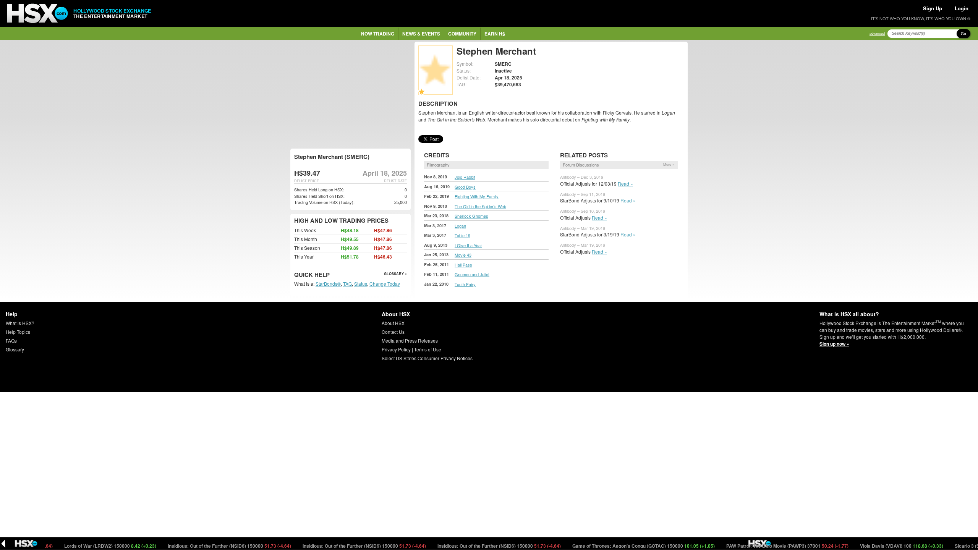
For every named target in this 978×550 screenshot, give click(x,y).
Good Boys (465, 187)
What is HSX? (20, 323)
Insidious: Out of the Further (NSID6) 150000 (215, 545)
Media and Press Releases (410, 340)
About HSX (393, 323)
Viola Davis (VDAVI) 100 (887, 545)
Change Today (384, 283)
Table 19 (462, 235)
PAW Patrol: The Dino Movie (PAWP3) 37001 (773, 545)
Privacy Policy (396, 349)
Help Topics (18, 331)
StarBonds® (328, 283)
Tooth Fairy (465, 284)
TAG (347, 283)
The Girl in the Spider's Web (480, 206)
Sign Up (932, 8)
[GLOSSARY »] (331, 275)
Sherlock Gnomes (471, 216)
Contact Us (393, 331)
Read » (625, 183)
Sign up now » (834, 343)
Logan (460, 226)
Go (963, 33)
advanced (877, 33)
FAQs (11, 340)
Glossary (15, 349)
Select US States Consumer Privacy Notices (427, 358)
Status (360, 283)
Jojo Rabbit (465, 177)
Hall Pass (463, 265)
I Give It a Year (468, 245)
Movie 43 (463, 255)
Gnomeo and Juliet (472, 274)
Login (961, 8)
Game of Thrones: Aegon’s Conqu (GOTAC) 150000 (629, 545)
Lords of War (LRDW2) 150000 (96, 545)
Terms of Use (427, 349)
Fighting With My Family (477, 196)
